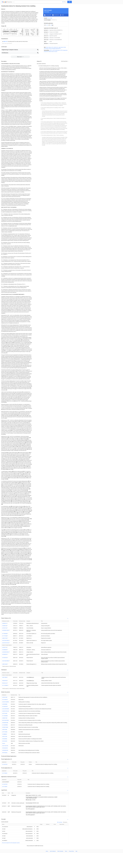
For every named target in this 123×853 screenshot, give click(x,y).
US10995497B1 (5, 706)
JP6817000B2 (4, 677)
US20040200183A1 (5, 652)
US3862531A (4, 623)
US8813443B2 (4, 664)
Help (76, 851)
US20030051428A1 (5, 630)
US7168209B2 (4, 633)
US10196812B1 (5, 699)
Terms (66, 851)
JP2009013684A (5, 727)
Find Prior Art (56, 14)
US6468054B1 (4, 649)
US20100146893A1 (5, 701)
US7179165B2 (4, 635)
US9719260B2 (4, 731)
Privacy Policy (71, 851)
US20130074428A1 (5, 640)
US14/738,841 (4, 773)
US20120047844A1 (5, 708)
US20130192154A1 (5, 642)
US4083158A (4, 625)
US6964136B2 (4, 697)
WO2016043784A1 (5, 720)
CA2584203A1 (5, 654)
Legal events (60, 47)
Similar (62, 14)
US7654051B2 (4, 657)
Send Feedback (53, 851)
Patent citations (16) (49, 47)
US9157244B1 (4, 713)
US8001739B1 (4, 638)
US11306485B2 (5, 715)
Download (60, 822)
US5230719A (4, 647)
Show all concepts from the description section (11, 842)
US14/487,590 (4, 764)
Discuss (55, 51)
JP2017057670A (5, 745)
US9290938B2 (4, 704)
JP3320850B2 (4, 738)
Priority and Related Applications (55, 48)
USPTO (50, 50)
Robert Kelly (50, 18)
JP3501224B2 (4, 736)
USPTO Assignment (63, 50)
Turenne (3, 743)
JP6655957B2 (4, 680)
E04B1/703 (5, 41)
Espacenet (46, 51)
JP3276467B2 (4, 741)
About (47, 851)
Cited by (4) (56, 47)
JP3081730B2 (4, 729)
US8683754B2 (4, 718)
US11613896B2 (5, 685)
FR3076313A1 (4, 683)
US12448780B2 (5, 724)
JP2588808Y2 (4, 734)
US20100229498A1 (5, 660)
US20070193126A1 (5, 711)
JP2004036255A (5, 750)
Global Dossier (51, 51)
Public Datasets (60, 851)
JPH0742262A (4, 752)
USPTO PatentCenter (56, 50)
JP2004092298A (5, 722)
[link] (15, 41)
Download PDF (48, 14)
